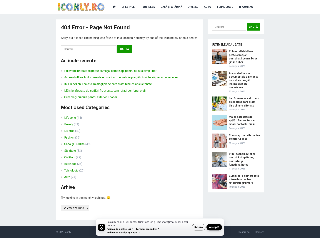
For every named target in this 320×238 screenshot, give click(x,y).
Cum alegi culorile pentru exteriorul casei (90, 97)
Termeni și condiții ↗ (147, 228)
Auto (207, 6)
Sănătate (70, 150)
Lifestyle (128, 6)
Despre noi (244, 232)
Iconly (68, 232)
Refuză (198, 227)
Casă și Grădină (171, 6)
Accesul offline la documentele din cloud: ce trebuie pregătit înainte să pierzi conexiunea (121, 77)
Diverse (193, 6)
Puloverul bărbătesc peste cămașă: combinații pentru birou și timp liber (110, 71)
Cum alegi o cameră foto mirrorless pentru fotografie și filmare (244, 179)
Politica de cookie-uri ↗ (120, 228)
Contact (248, 6)
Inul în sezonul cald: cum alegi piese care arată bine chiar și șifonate (108, 84)
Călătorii (69, 157)
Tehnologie (225, 6)
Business (148, 6)
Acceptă (214, 227)
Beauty (68, 124)
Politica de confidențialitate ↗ (124, 232)
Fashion (69, 137)
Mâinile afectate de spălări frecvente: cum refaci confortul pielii (105, 90)
